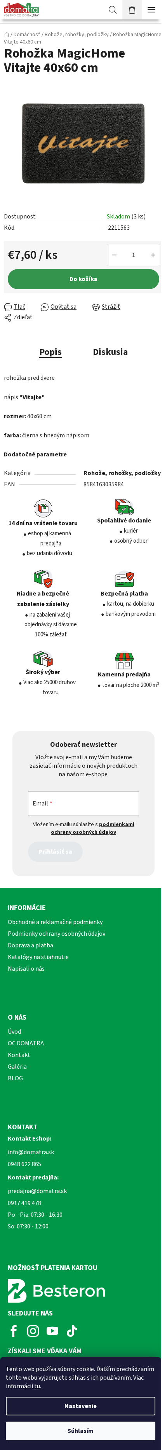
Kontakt (19, 1055)
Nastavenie (80, 1406)
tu (37, 1386)
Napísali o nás (26, 968)
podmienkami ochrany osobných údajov (92, 828)
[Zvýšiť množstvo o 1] (153, 255)
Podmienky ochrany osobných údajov (56, 933)
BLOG (15, 1078)
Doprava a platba (30, 945)
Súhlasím (81, 1431)
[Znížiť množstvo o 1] (114, 255)
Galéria (17, 1066)
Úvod (14, 1031)
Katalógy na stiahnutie (38, 957)
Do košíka (83, 279)
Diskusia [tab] (110, 352)
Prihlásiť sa (55, 851)
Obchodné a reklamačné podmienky (55, 922)
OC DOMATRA (26, 1043)
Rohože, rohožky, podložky (122, 473)
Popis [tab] (50, 352)
